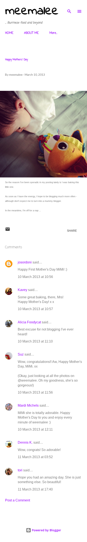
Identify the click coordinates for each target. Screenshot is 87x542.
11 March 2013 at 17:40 (35, 489)
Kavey (22, 290)
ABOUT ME (31, 33)
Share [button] (72, 230)
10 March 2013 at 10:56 (35, 277)
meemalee (31, 11)
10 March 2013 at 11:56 (35, 392)
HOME (9, 33)
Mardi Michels (28, 405)
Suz (21, 354)
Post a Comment (17, 500)
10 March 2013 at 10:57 (35, 309)
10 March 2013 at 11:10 (35, 341)
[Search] (69, 7)
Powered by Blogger (46, 530)
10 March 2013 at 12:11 (35, 429)
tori (20, 470)
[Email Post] (7, 230)
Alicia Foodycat (29, 322)
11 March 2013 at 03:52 (35, 457)
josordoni (25, 262)
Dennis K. (25, 442)
